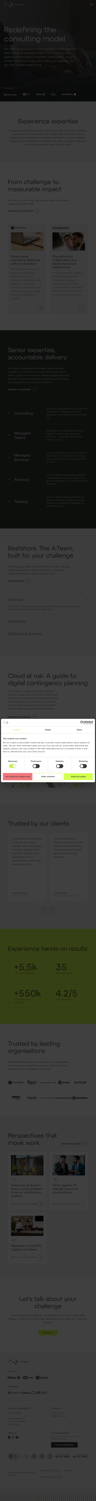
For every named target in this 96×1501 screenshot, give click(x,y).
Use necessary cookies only (17, 776)
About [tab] (79, 730)
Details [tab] (48, 730)
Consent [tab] (16, 730)
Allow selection (48, 776)
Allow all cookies (78, 776)
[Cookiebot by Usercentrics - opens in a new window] (82, 722)
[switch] (36, 766)
